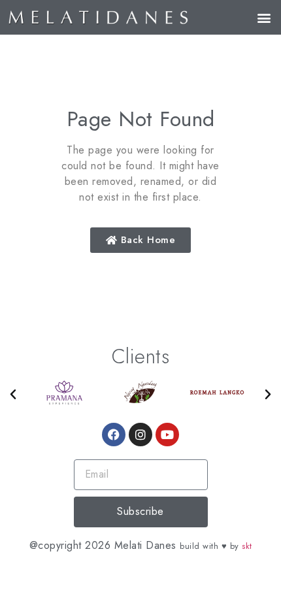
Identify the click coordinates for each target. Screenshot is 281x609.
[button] (263, 17)
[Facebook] (113, 434)
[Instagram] (140, 434)
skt (247, 546)
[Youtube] (167, 434)
